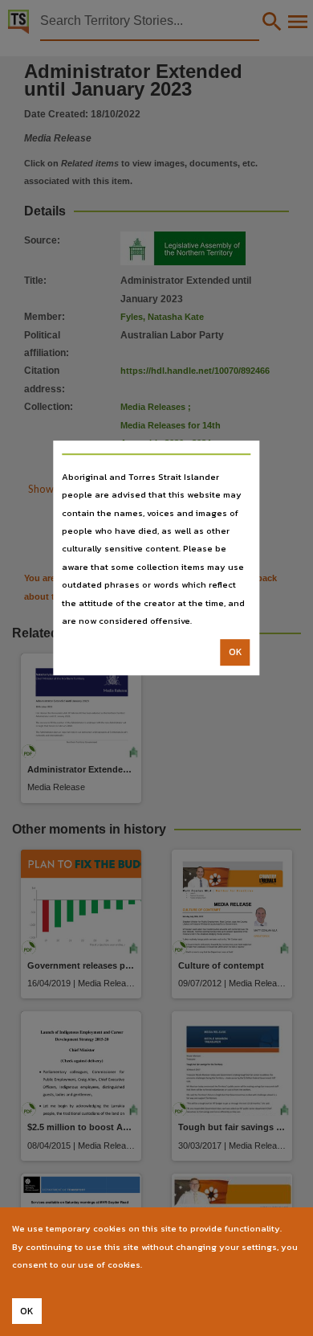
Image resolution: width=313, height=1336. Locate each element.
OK (235, 652)
